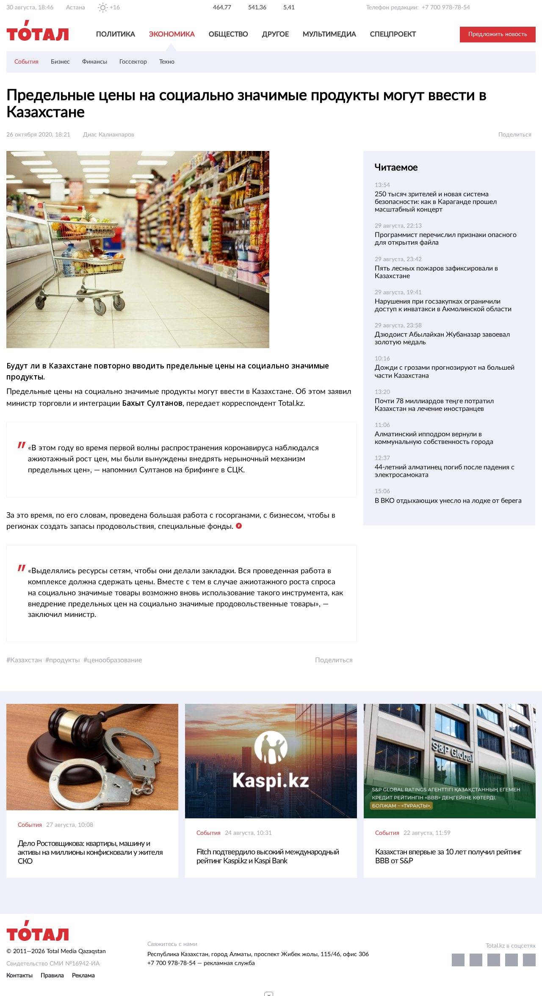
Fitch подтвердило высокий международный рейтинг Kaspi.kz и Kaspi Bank (267, 856)
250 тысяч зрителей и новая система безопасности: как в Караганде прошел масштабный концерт (436, 202)
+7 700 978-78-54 (446, 8)
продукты (64, 660)
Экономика (172, 34)
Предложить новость (497, 34)
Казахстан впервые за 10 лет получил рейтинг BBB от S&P (448, 856)
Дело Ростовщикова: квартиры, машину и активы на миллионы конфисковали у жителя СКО (90, 852)
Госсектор (133, 62)
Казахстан (26, 660)
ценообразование (114, 660)
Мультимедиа (329, 34)
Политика (115, 34)
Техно (166, 62)
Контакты (19, 976)
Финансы (94, 62)
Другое (275, 34)
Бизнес (60, 62)
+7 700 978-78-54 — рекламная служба (201, 963)
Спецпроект (393, 34)
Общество (228, 34)
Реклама (83, 976)
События (26, 62)
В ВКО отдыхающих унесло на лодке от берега (448, 500)
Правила (52, 976)
